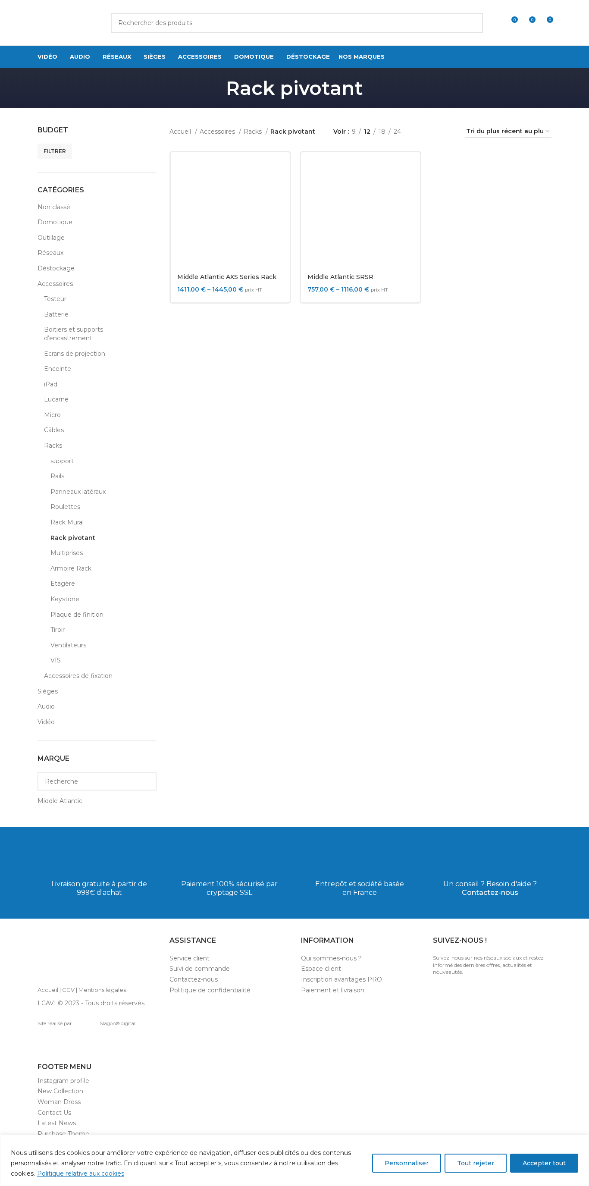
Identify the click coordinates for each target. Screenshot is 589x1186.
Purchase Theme (63, 1134)
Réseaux (50, 253)
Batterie (56, 314)
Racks (53, 445)
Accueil (181, 131)
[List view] (421, 131)
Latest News (57, 1123)
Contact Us (54, 1113)
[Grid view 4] (448, 131)
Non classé (54, 207)
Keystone (64, 599)
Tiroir (57, 630)
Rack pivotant (72, 538)
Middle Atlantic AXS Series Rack (226, 277)
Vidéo (46, 722)
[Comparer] (277, 172)
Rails (57, 476)
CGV (68, 989)
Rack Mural (67, 522)
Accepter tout (544, 1163)
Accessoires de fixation (78, 676)
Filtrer (55, 151)
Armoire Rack (70, 568)
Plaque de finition (76, 614)
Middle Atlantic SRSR (340, 277)
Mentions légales (102, 989)
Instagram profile (63, 1081)
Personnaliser (407, 1163)
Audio (46, 706)
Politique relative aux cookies (80, 1173)
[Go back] (215, 88)
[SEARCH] (473, 23)
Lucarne (56, 399)
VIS (55, 660)
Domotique (55, 222)
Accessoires (55, 284)
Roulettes (65, 507)
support (62, 461)
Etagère (62, 583)
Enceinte (57, 369)
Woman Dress (59, 1102)
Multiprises (66, 553)
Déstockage (56, 268)
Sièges (48, 691)
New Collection (60, 1091)
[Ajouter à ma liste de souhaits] (277, 211)
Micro (52, 415)
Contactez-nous (490, 892)
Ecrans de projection (74, 354)
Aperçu (277, 192)
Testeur (55, 299)
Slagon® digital (117, 1023)
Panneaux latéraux (78, 492)
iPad (50, 384)
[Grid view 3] (434, 131)
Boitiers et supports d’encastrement (73, 334)
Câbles (54, 430)
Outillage (51, 238)
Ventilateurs (68, 645)
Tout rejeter (475, 1163)
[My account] (495, 22)
